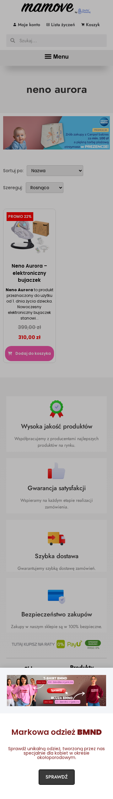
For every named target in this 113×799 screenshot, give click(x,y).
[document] (56, 399)
